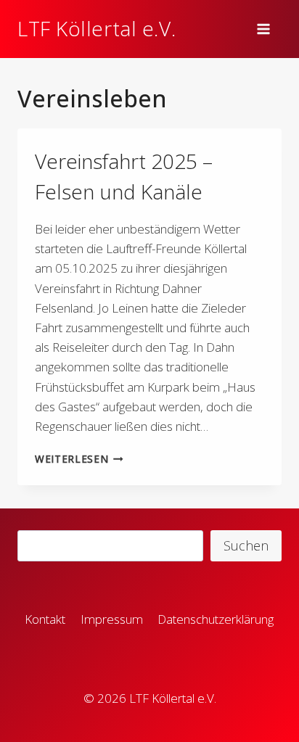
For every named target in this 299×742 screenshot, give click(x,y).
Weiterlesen (81, 459)
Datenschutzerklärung (215, 619)
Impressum (112, 619)
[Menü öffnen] (266, 28)
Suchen (246, 545)
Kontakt (45, 619)
